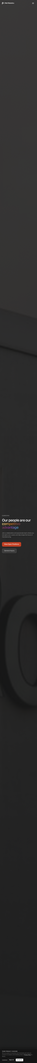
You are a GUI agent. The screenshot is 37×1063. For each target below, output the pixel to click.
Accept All (19, 1059)
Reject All (11, 1059)
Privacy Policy (27, 1054)
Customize (4, 1060)
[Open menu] (33, 3)
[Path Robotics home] (8, 3)
